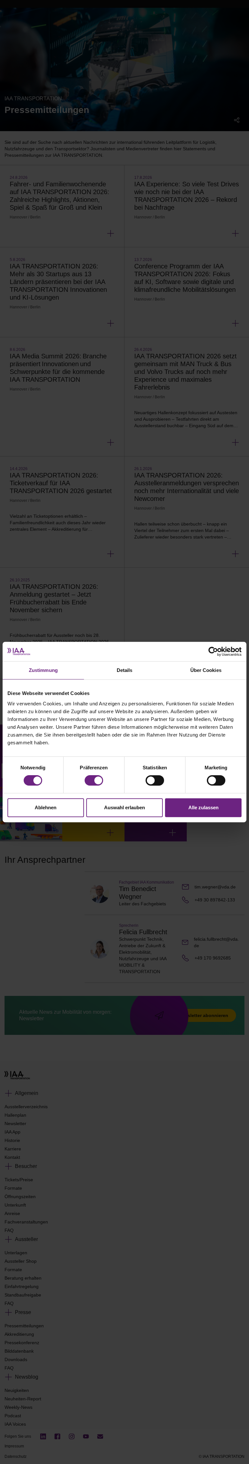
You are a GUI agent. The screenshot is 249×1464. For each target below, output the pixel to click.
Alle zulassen (203, 807)
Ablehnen (45, 807)
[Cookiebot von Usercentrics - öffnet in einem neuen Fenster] (213, 651)
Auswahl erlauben (124, 807)
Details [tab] (125, 670)
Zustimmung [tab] (43, 670)
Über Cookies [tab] (205, 670)
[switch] (94, 780)
